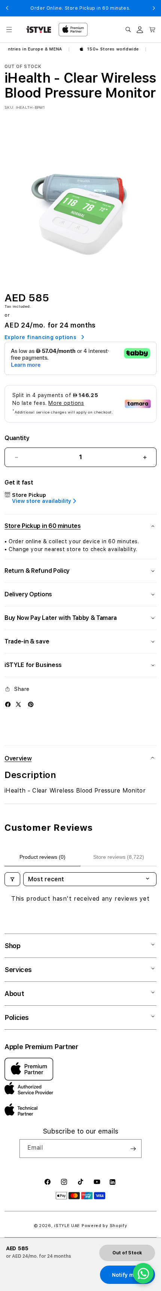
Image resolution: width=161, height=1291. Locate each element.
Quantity (16, 438)
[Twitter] (18, 704)
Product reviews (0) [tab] (42, 857)
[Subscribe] (133, 1148)
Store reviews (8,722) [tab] (118, 857)
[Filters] (12, 879)
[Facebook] (7, 704)
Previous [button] (7, 8)
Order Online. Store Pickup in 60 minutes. (80, 8)
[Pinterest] (30, 704)
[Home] (39, 29)
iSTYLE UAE (67, 1225)
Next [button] (154, 8)
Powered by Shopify (104, 1225)
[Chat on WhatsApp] (143, 1273)
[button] (9, 30)
